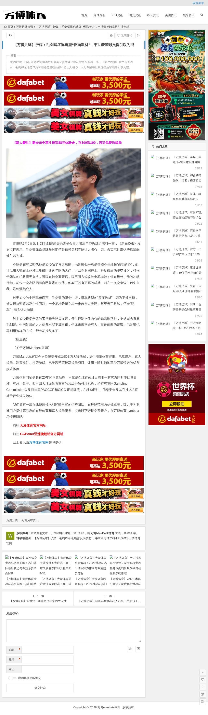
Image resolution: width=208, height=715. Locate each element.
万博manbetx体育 (109, 707)
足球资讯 (99, 15)
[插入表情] (130, 649)
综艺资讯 (153, 15)
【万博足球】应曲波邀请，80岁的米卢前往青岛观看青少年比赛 (187, 272)
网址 (11, 669)
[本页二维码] (202, 701)
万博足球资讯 (24, 26)
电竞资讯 (135, 15)
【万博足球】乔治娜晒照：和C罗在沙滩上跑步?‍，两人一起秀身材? (187, 328)
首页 (84, 15)
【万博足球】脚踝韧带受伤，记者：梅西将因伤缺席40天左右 (187, 180)
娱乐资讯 (188, 15)
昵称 (14, 650)
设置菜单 (198, 3)
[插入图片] (138, 649)
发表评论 (126, 35)
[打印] (111, 35)
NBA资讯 (117, 15)
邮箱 (14, 659)
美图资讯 (171, 15)
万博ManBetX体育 (102, 533)
